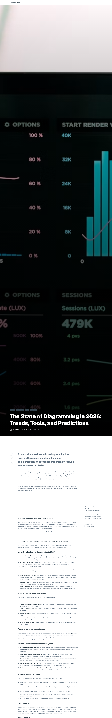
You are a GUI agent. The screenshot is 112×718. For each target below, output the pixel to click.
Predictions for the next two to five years (93, 519)
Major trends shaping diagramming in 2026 (93, 511)
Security (22, 622)
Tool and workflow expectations (93, 516)
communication (41, 476)
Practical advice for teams (91, 522)
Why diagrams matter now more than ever (92, 507)
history (68, 698)
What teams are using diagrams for (93, 514)
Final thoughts (88, 524)
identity (70, 633)
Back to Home (16, 2)
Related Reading (91, 526)
